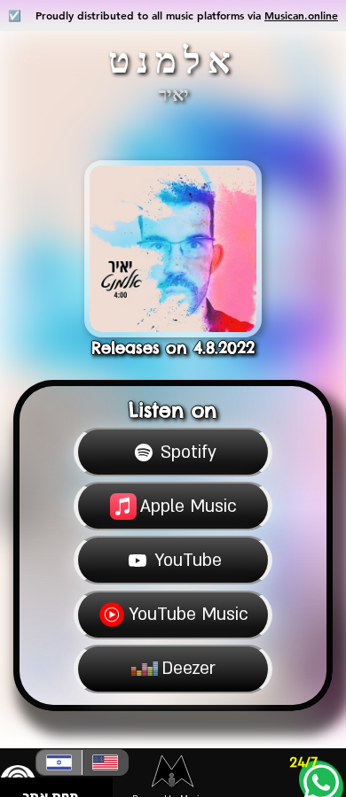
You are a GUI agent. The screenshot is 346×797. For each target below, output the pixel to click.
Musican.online (301, 15)
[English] (105, 762)
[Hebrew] (59, 762)
